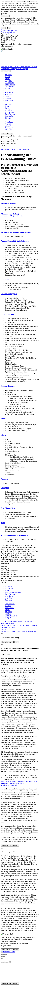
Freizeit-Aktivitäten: (8, 314)
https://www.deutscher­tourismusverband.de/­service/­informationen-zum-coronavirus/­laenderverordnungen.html (19, 783)
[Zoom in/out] (6, 954)
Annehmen (5, 16)
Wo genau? (9, 98)
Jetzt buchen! (10, 87)
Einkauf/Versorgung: (9, 294)
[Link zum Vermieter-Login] (8, 952)
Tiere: (3, 523)
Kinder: (4, 418)
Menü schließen (7, 134)
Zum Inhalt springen (8, 32)
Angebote (8, 81)
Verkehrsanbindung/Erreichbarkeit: (14, 535)
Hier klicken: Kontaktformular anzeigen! (15, 149)
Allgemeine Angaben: (9, 203)
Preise (7, 79)
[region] (20, 32)
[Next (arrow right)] (4, 956)
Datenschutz (5, 30)
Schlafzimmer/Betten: (9, 508)
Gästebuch (9, 92)
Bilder (7, 77)
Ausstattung (9, 83)
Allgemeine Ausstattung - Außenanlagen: (16, 232)
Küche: (3, 435)
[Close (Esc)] (2, 954)
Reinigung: (5, 488)
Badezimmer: (6, 279)
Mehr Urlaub (9, 100)
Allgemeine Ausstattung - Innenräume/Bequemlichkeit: (12, 215)
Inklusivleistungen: (8, 386)
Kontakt (8, 89)
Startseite (8, 75)
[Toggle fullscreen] (4, 954)
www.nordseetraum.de (9, 631)
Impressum (14, 30)
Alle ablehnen (6, 28)
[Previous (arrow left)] (2, 956)
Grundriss (8, 94)
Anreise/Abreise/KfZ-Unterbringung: (15, 241)
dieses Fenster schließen (10, 642)
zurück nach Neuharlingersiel (27, 631)
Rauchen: (4, 479)
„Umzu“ (8, 96)
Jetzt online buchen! (8, 627)
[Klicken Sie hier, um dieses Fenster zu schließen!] (2, 633)
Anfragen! (4, 629)
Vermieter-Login (11, 616)
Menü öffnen (6, 71)
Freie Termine (10, 85)
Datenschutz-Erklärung (13, 592)
